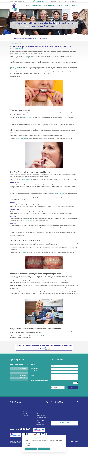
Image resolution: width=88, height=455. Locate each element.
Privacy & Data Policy (40, 415)
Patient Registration (40, 407)
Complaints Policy (40, 424)
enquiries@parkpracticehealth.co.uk (40, 380)
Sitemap (38, 422)
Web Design (73, 441)
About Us (59, 6)
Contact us (74, 6)
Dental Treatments (36, 6)
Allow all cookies (31, 449)
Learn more (27, 445)
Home (27, 6)
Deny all (44, 449)
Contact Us (25, 413)
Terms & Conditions (40, 420)
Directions (67, 1)
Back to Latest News (16, 43)
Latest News (74, 1)
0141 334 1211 (43, 1)
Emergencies (53, 1)
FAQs (60, 1)
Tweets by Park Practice (56, 424)
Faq (37, 409)
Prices (24, 411)
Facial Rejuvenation (49, 6)
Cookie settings (57, 449)
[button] (34, 1)
